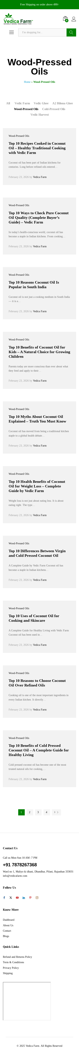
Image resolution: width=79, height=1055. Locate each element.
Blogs (6, 936)
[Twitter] (10, 898)
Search (71, 32)
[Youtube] (17, 898)
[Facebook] (4, 898)
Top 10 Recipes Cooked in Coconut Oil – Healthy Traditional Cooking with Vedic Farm (37, 148)
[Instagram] (37, 897)
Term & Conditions (13, 962)
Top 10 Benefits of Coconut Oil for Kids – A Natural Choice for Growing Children (39, 352)
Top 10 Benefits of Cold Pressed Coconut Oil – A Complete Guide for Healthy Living (39, 750)
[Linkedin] (24, 898)
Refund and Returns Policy (17, 956)
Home (27, 82)
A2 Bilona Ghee (62, 103)
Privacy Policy (11, 967)
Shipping (8, 973)
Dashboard (8, 919)
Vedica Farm (40, 177)
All (8, 103)
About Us (8, 925)
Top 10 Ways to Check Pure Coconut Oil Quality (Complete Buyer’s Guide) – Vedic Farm (39, 217)
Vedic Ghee (41, 103)
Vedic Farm (22, 103)
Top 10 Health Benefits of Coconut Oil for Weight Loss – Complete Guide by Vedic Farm (37, 486)
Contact (7, 930)
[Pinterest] (30, 898)
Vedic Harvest (39, 114)
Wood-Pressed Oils (26, 109)
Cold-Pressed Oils (53, 109)
